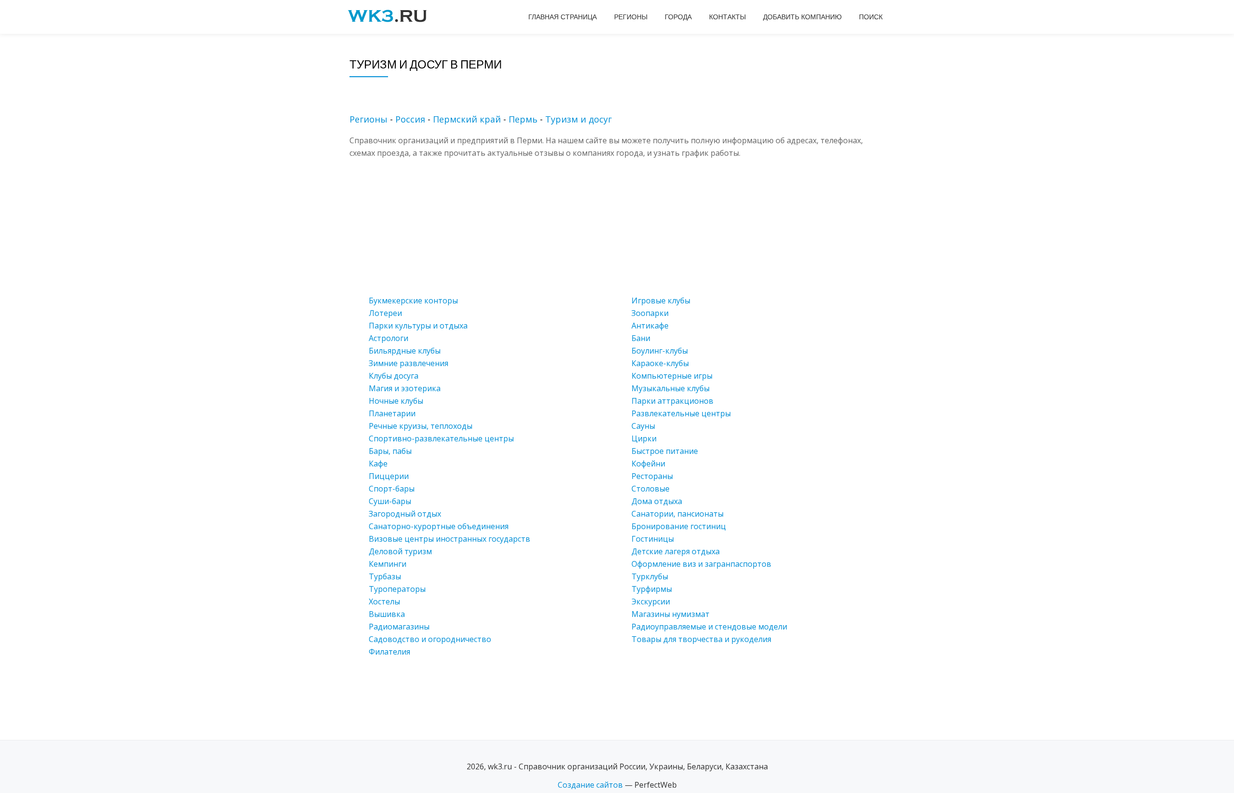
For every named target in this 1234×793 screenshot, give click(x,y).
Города (678, 17)
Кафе (378, 463)
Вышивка (387, 614)
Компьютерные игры (671, 375)
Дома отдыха (656, 501)
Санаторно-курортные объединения (439, 526)
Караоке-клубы (660, 363)
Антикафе (650, 325)
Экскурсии (650, 601)
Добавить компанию (802, 17)
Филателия (389, 651)
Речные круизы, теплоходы (420, 426)
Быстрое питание (664, 451)
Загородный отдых (405, 513)
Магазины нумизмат (670, 614)
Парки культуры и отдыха (418, 325)
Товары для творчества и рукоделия (701, 639)
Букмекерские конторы (413, 300)
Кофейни (648, 463)
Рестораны (652, 476)
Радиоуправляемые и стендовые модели (709, 626)
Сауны (643, 426)
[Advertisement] (631, 226)
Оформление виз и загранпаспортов (701, 564)
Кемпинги (387, 564)
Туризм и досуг (578, 119)
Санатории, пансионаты (677, 513)
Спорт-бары (392, 488)
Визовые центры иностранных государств (449, 538)
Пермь (523, 119)
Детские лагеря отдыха (675, 551)
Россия (410, 119)
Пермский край (467, 119)
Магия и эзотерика (405, 388)
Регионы (630, 17)
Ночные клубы (396, 401)
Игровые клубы (660, 300)
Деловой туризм (400, 551)
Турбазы (385, 576)
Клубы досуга (393, 375)
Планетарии (392, 413)
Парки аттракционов (672, 401)
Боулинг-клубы (659, 350)
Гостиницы (652, 538)
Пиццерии (389, 476)
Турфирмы (651, 589)
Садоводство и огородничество (430, 639)
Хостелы (384, 601)
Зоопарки (650, 313)
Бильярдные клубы (405, 350)
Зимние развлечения (408, 363)
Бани (640, 338)
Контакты (727, 17)
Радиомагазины (399, 626)
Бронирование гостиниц (678, 526)
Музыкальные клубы (670, 388)
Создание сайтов (590, 784)
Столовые (650, 488)
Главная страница (562, 17)
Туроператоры (397, 589)
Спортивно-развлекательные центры (441, 438)
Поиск (871, 17)
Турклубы (649, 576)
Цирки (644, 438)
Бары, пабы (390, 451)
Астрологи (388, 338)
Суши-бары (390, 501)
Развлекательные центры (681, 413)
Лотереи (385, 313)
